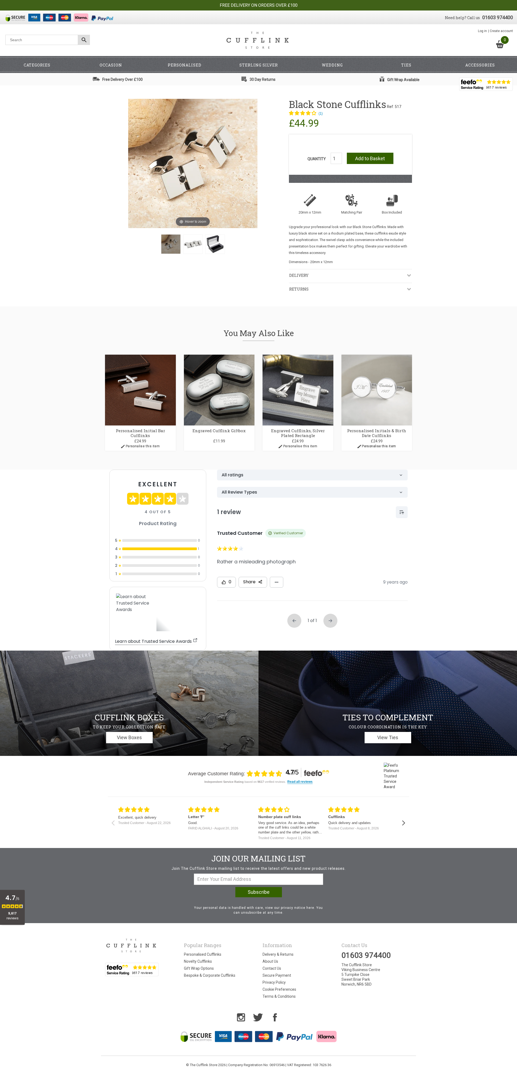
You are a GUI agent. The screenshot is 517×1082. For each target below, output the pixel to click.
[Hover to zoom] (192, 163)
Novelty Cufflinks (198, 961)
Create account (501, 31)
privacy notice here (297, 908)
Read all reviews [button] (300, 782)
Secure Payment (277, 975)
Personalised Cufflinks (202, 954)
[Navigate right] (403, 823)
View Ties (387, 737)
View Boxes (129, 737)
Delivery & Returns (278, 954)
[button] (306, 114)
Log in (482, 31)
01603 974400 (497, 17)
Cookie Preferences (279, 989)
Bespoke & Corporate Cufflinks (209, 975)
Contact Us (272, 968)
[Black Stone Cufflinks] (170, 244)
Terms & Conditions (279, 996)
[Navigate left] (113, 823)
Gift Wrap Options (199, 968)
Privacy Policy (274, 982)
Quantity (317, 159)
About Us (270, 961)
